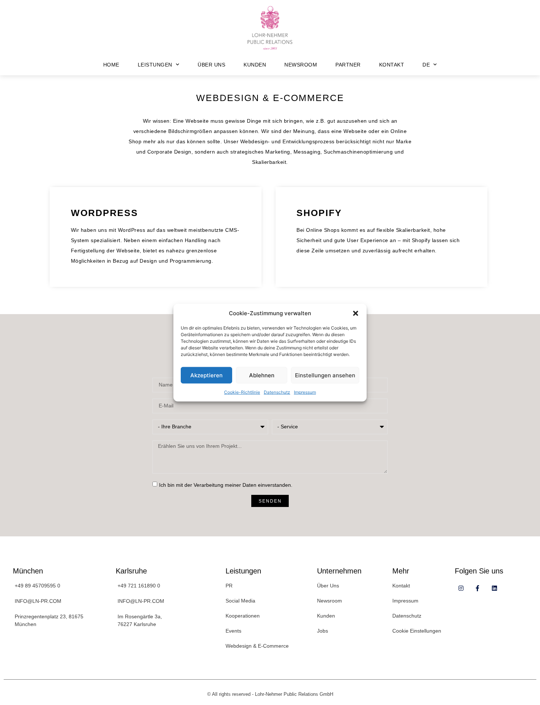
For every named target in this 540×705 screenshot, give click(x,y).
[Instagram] (461, 588)
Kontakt (391, 65)
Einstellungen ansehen (325, 374)
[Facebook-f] (477, 588)
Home (111, 65)
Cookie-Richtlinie (242, 392)
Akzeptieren (206, 374)
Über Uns (211, 65)
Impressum (305, 392)
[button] (355, 313)
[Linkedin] (494, 588)
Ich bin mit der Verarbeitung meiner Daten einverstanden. (225, 485)
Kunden (255, 65)
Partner (348, 65)
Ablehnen (261, 374)
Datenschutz (277, 392)
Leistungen (155, 65)
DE (426, 65)
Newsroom (300, 65)
